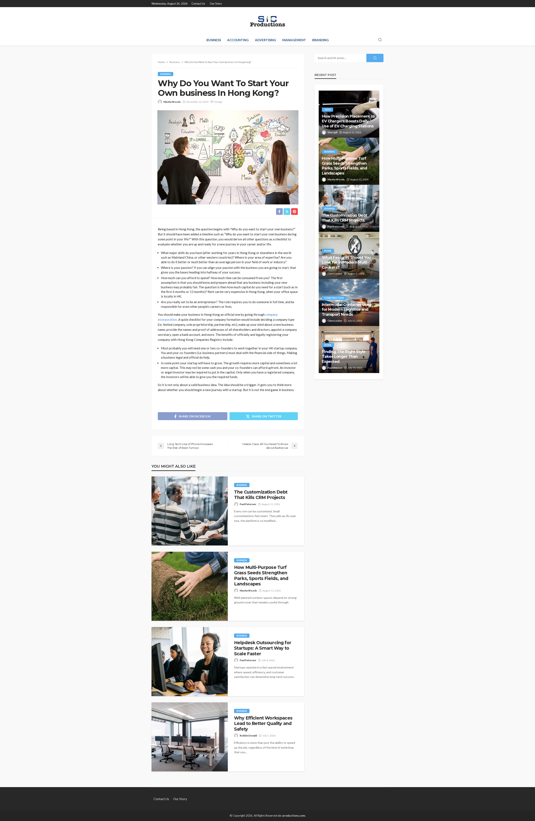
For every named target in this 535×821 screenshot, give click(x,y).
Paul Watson (334, 367)
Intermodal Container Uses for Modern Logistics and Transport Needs (346, 309)
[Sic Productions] (267, 20)
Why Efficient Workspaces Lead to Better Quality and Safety (263, 723)
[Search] (379, 40)
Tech (327, 109)
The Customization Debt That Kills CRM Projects (261, 494)
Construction (334, 297)
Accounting (238, 40)
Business (213, 40)
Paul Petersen (248, 504)
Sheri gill (332, 132)
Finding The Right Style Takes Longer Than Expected (343, 356)
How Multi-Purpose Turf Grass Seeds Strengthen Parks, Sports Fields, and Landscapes (261, 575)
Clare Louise (334, 273)
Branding (320, 40)
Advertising (265, 40)
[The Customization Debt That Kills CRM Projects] (190, 510)
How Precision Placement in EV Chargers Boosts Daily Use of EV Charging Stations (348, 121)
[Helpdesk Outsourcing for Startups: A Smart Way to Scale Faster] (190, 661)
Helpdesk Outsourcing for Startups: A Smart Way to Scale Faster (262, 648)
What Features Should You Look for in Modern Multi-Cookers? (346, 262)
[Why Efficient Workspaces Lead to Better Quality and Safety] (190, 736)
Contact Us (198, 3)
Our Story (216, 3)
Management (294, 40)
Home (327, 250)
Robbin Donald (248, 735)
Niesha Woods (172, 101)
